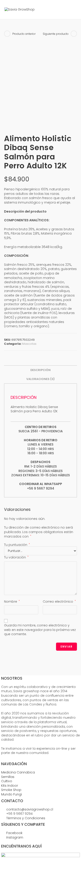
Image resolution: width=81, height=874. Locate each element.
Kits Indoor (9, 785)
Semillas (7, 777)
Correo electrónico (59, 602)
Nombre (12, 602)
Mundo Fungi (11, 794)
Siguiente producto (56, 34)
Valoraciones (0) (40, 379)
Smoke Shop (11, 790)
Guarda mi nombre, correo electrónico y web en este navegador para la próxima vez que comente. (40, 629)
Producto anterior (24, 34)
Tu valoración (16, 557)
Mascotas (29, 344)
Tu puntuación (17, 544)
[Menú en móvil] (73, 9)
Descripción (40, 370)
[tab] (40, 370)
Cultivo (6, 781)
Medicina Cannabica (18, 772)
